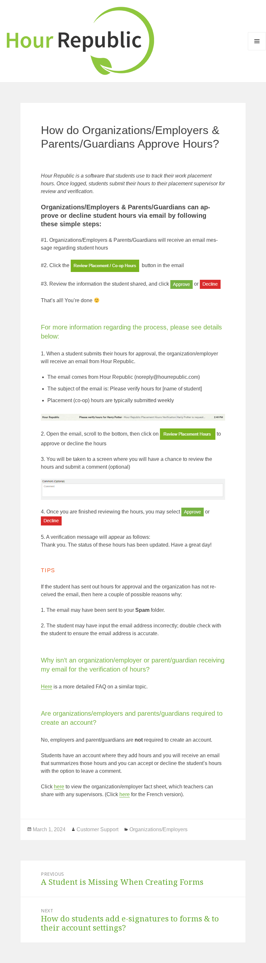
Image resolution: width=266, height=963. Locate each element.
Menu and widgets (257, 41)
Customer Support (97, 829)
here (59, 786)
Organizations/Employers (158, 829)
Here (46, 686)
